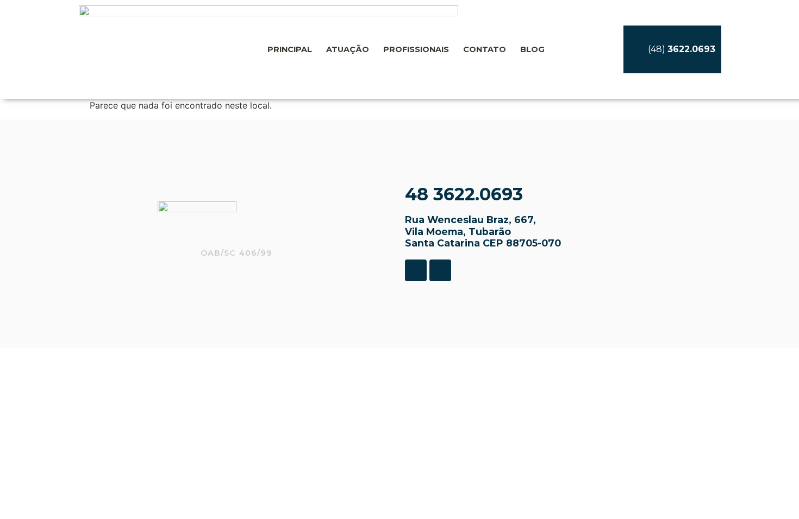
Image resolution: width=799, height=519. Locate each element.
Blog (532, 49)
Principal (289, 49)
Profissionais (416, 49)
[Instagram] (416, 270)
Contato (484, 49)
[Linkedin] (440, 270)
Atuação (347, 49)
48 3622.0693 (464, 194)
